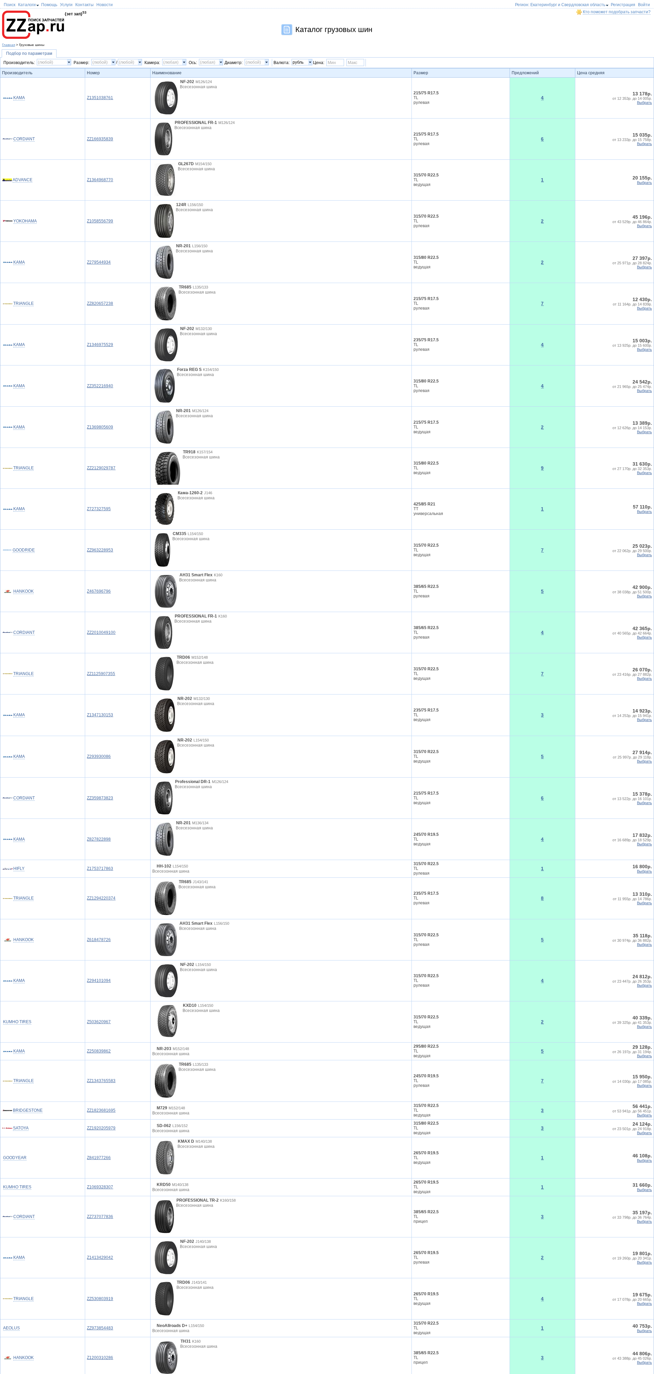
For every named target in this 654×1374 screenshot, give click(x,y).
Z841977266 (99, 1251)
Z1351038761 (100, 97)
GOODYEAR (25, 1251)
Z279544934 (99, 262)
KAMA (19, 97)
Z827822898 (99, 839)
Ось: (193, 62)
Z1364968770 (100, 179)
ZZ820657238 (100, 303)
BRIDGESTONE (28, 1169)
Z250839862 (99, 1086)
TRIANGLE (23, 303)
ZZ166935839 (100, 139)
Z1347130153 (100, 715)
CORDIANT (24, 139)
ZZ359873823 (100, 798)
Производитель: (19, 62)
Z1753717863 (100, 880)
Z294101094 (99, 1003)
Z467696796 (99, 591)
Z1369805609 (100, 427)
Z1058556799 (100, 221)
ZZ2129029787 (101, 468)
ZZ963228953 (100, 550)
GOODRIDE (24, 550)
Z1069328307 (100, 1292)
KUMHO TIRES (27, 1045)
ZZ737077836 (100, 1333)
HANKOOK (23, 591)
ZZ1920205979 (101, 1210)
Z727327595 (99, 508)
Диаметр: (233, 62)
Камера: (152, 62)
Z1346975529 (100, 344)
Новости (104, 4)
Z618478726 (99, 963)
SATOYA (21, 1210)
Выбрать (644, 102)
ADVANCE (22, 179)
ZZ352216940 (100, 386)
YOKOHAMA (25, 221)
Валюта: (282, 62)
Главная (8, 45)
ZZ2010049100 (101, 632)
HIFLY (19, 880)
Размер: (81, 62)
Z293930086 (99, 756)
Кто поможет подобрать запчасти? (617, 12)
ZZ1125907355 (101, 673)
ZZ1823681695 (101, 1169)
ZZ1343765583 (101, 1127)
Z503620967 (99, 1045)
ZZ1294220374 (101, 921)
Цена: (318, 62)
